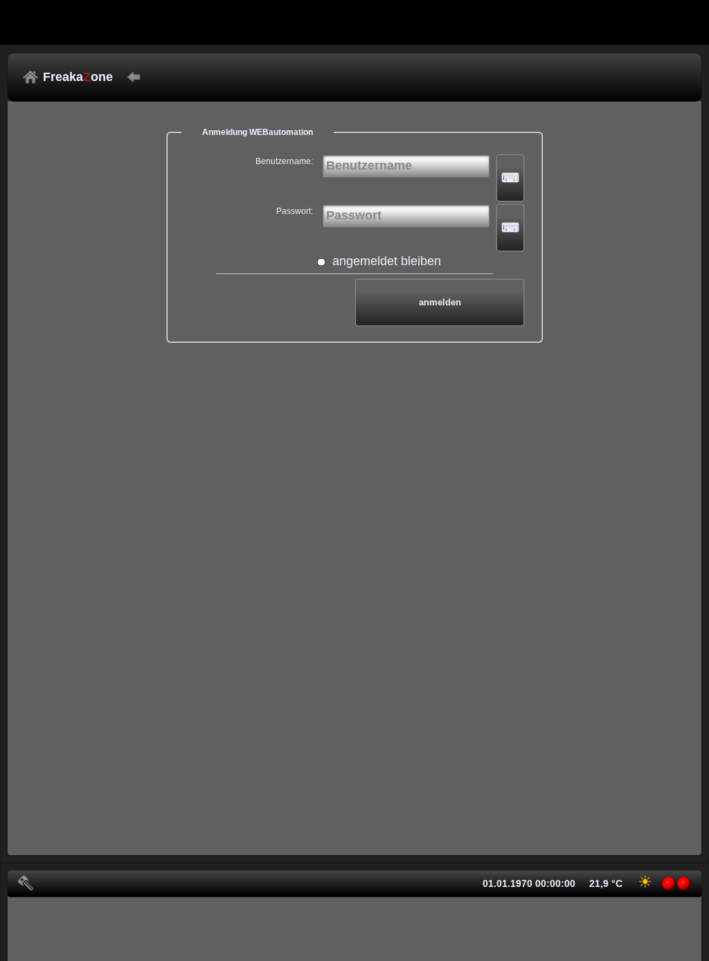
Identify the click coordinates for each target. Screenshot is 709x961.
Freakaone (78, 77)
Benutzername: (284, 161)
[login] (25, 882)
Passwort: (294, 211)
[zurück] (133, 77)
